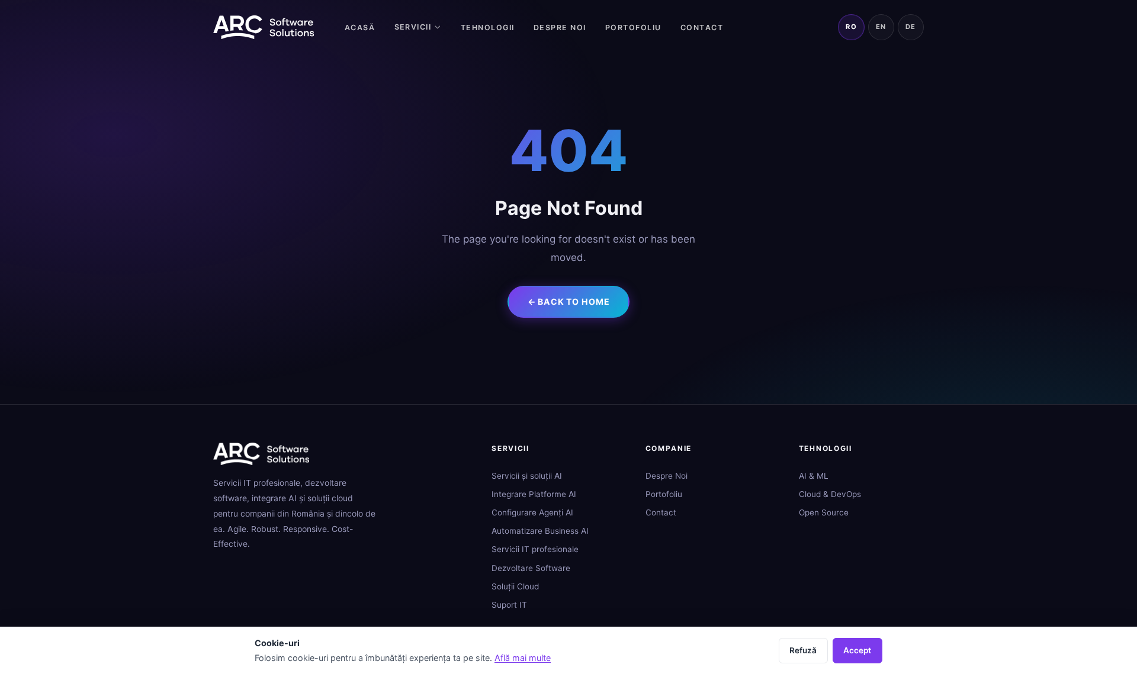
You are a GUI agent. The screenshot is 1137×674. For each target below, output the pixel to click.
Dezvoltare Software (531, 568)
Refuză (803, 650)
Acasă (360, 27)
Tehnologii (488, 27)
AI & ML (813, 475)
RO (851, 26)
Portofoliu (633, 27)
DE (910, 26)
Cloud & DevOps (830, 494)
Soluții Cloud (515, 586)
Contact (701, 27)
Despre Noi (560, 27)
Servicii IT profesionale (535, 549)
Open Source (824, 512)
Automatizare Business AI (540, 531)
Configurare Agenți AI (532, 512)
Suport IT (509, 604)
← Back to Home (569, 301)
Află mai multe (522, 658)
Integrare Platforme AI (534, 494)
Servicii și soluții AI (527, 475)
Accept (857, 650)
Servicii (413, 26)
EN (881, 26)
